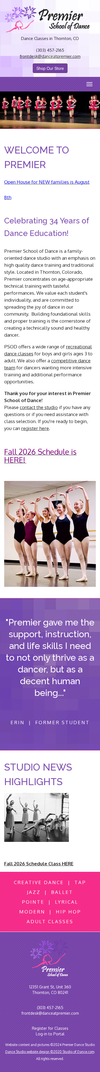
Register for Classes (50, 1028)
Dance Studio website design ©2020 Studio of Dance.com (49, 1052)
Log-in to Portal (50, 1033)
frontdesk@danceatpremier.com (50, 56)
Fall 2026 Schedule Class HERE (38, 863)
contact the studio (39, 407)
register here (35, 428)
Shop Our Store (50, 68)
